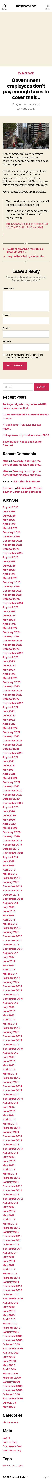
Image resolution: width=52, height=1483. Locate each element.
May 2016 (9, 1015)
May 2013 (9, 1165)
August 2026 (10, 507)
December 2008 (13, 1386)
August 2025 (10, 557)
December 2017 (12, 936)
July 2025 (9, 561)
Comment (8, 288)
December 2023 (12, 640)
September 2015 (13, 1048)
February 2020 (12, 832)
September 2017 (13, 948)
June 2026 (9, 515)
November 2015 (12, 1040)
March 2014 (10, 1123)
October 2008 (11, 1394)
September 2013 (13, 1148)
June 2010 (9, 1311)
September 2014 (13, 1098)
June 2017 (9, 961)
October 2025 (11, 549)
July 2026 (9, 511)
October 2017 (11, 944)
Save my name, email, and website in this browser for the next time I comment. (24, 356)
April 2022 (9, 723)
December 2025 (12, 540)
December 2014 (12, 1086)
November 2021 (12, 744)
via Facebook (26, 73)
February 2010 (11, 1327)
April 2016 (9, 1019)
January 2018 (11, 932)
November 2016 (12, 990)
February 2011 (11, 1277)
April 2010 (9, 1319)
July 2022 (9, 711)
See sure (8, 488)
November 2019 (12, 844)
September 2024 (13, 603)
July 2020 (9, 811)
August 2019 (10, 857)
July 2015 (9, 1057)
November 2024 (12, 594)
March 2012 (10, 1223)
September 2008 (13, 1398)
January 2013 (11, 1182)
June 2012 (9, 1211)
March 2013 (10, 1173)
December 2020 (12, 790)
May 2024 (9, 619)
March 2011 (10, 1273)
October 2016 (11, 994)
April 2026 (9, 524)
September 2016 (13, 998)
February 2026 (12, 532)
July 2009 (9, 1356)
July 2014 (9, 1107)
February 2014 (11, 1127)
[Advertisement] (26, 39)
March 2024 (10, 628)
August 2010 (10, 1302)
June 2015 (9, 1061)
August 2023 (10, 657)
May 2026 (9, 519)
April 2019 (9, 869)
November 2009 (13, 1340)
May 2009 (9, 1365)
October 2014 (11, 1094)
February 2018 (11, 927)
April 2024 (9, 623)
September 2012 (13, 1198)
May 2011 (8, 1265)
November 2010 (12, 1290)
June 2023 (9, 665)
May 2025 (9, 569)
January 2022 (11, 736)
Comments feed (12, 1446)
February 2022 (11, 732)
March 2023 (10, 678)
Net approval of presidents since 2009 (26, 435)
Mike (5, 460)
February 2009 (12, 1377)
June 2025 (9, 565)
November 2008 (13, 1390)
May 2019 (9, 865)
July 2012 (8, 1207)
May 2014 (9, 1115)
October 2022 (11, 698)
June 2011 (9, 1261)
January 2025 (11, 586)
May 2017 (8, 965)
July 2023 (9, 661)
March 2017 (10, 973)
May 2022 (9, 719)
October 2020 (11, 798)
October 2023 (11, 648)
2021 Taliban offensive (13, 1466)
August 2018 (10, 902)
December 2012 (12, 1186)
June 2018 (9, 911)
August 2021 (10, 757)
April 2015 (9, 1069)
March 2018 (10, 923)
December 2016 (12, 986)
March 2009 (10, 1373)
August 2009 (11, 1352)
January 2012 (11, 1231)
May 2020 (9, 819)
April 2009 (9, 1369)
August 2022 (10, 707)
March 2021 (10, 778)
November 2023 (12, 644)
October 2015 (11, 1044)
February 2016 (11, 1027)
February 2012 (11, 1227)
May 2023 (9, 669)
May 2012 (8, 1215)
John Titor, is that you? (26, 481)
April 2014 (9, 1119)
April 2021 (9, 773)
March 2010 (10, 1323)
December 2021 (12, 740)
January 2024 (11, 636)
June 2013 (9, 1161)
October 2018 (11, 894)
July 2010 (9, 1306)
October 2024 (11, 598)
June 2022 (9, 715)
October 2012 (11, 1194)
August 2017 (10, 952)
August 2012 (10, 1202)
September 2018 (13, 898)
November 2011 (12, 1240)
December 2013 (12, 1136)
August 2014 (10, 1102)
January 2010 (11, 1331)
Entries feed (10, 1442)
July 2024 (9, 611)
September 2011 (12, 1248)
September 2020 (13, 803)
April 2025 (9, 573)
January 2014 (11, 1132)
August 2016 (10, 1002)
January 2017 (11, 982)
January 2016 (11, 1032)
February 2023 (12, 682)
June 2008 (9, 1402)
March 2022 (10, 728)
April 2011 (9, 1269)
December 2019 (12, 840)
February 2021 (11, 782)
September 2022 (13, 703)
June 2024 (9, 615)
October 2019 (11, 848)
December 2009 (13, 1336)
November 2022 (12, 694)
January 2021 (11, 786)
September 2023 (13, 653)
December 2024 (12, 590)
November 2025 (12, 544)
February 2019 (11, 878)
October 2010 (11, 1294)
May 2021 (8, 769)
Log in (6, 1437)
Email (6, 328)
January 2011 (11, 1281)
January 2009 (11, 1381)
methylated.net (26, 5)
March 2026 (10, 528)
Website (7, 341)
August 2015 (10, 1052)
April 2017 (9, 969)
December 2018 (12, 886)
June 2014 (9, 1111)
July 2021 (8, 761)
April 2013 (9, 1169)
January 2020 (11, 836)
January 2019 (11, 882)
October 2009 (11, 1344)
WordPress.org (12, 1450)
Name (6, 315)
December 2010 (12, 1286)
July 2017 (8, 957)
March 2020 (10, 828)
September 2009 (13, 1348)
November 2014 (12, 1090)
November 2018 (12, 890)
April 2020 (9, 823)
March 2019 (10, 873)
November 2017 (12, 940)
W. (20, 104)
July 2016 (9, 1007)
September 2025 (13, 553)
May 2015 (9, 1065)
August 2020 (10, 807)
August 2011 (10, 1252)
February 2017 (11, 977)
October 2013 (11, 1144)
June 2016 (9, 1011)
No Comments (28, 109)
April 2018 (9, 919)
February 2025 (12, 582)
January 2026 (11, 536)
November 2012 (12, 1190)
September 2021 (13, 753)
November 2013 (12, 1140)
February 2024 (12, 632)
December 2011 (12, 1236)
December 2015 (12, 1036)
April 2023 (9, 673)
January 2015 (11, 1082)
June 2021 (9, 765)
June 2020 (9, 815)
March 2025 (10, 578)
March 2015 (10, 1073)
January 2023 (11, 686)
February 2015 (11, 1077)
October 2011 (11, 1244)
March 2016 (10, 1023)
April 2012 (9, 1219)
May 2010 (9, 1315)
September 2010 (13, 1298)
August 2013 (10, 1152)
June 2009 (9, 1361)
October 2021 (11, 748)
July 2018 (9, 907)
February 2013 (11, 1177)
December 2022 (12, 690)
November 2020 (12, 794)
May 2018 (9, 915)
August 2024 (10, 607)
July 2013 (9, 1157)
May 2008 (9, 1406)
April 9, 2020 (34, 104)
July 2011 (8, 1256)
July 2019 (9, 861)
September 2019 (13, 853)
